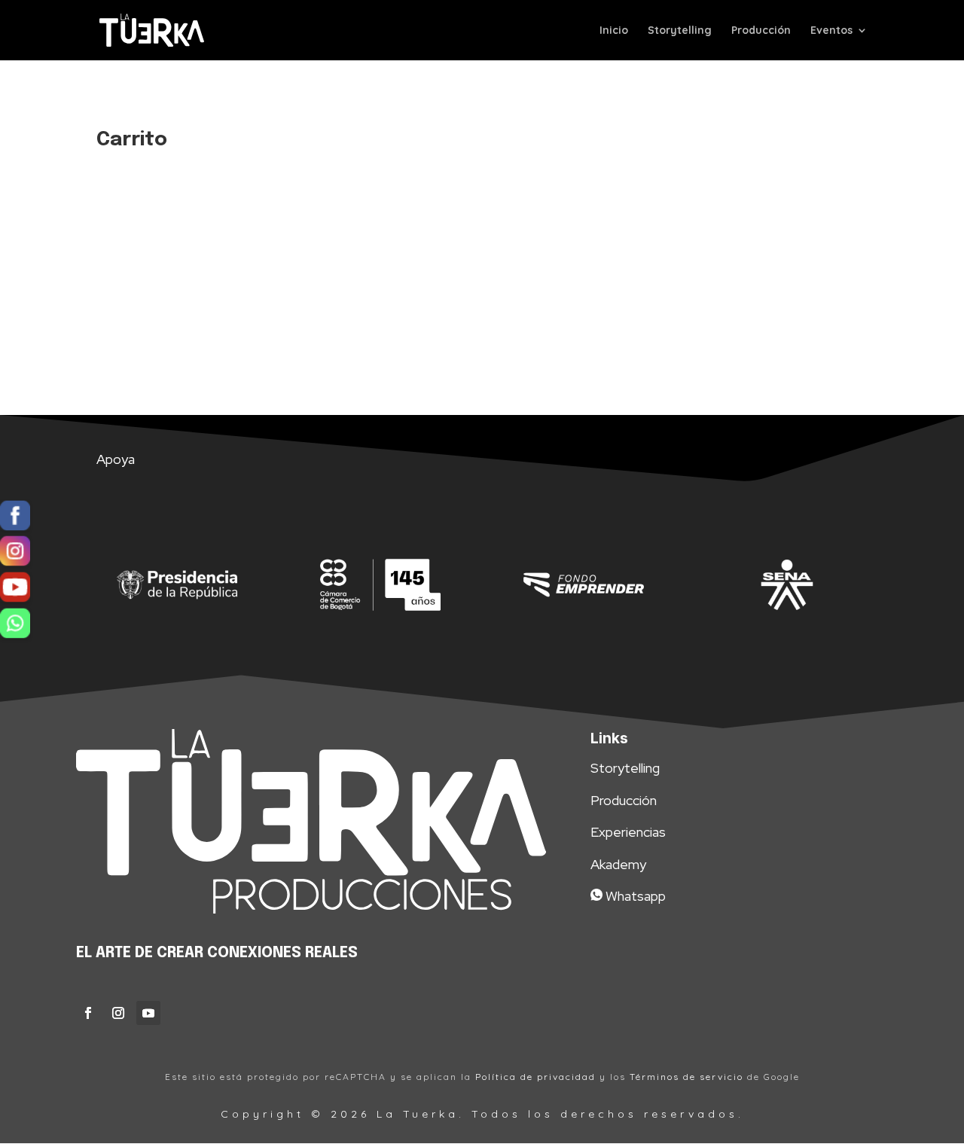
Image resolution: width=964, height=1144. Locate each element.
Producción (761, 31)
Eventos (831, 31)
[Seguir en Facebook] (88, 1013)
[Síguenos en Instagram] (15, 554)
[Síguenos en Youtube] (15, 590)
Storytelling (680, 31)
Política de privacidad (535, 1076)
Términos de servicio (686, 1076)
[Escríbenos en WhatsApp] (15, 626)
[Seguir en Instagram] (118, 1013)
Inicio (613, 31)
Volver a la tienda (175, 277)
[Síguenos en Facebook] (15, 518)
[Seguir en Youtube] (148, 1013)
